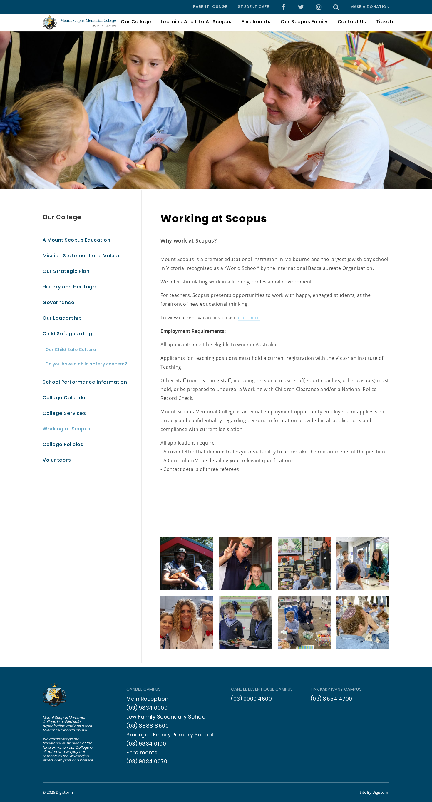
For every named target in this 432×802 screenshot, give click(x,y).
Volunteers (57, 460)
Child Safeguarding (67, 334)
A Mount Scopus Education (76, 241)
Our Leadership (62, 318)
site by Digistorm (374, 792)
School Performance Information (85, 383)
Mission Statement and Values (81, 256)
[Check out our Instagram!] (319, 7)
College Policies (63, 445)
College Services (64, 414)
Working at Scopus (67, 429)
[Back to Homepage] (79, 22)
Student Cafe (253, 7)
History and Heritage (69, 287)
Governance (58, 303)
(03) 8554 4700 (331, 699)
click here (249, 317)
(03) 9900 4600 (251, 699)
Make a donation (369, 7)
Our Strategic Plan (66, 272)
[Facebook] (283, 7)
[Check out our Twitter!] (301, 7)
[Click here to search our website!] (336, 7)
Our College (62, 218)
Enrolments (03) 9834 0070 (146, 757)
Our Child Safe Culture (71, 350)
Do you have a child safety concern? (86, 365)
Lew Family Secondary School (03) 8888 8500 (166, 721)
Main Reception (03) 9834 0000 (147, 703)
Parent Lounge (210, 7)
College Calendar (65, 398)
